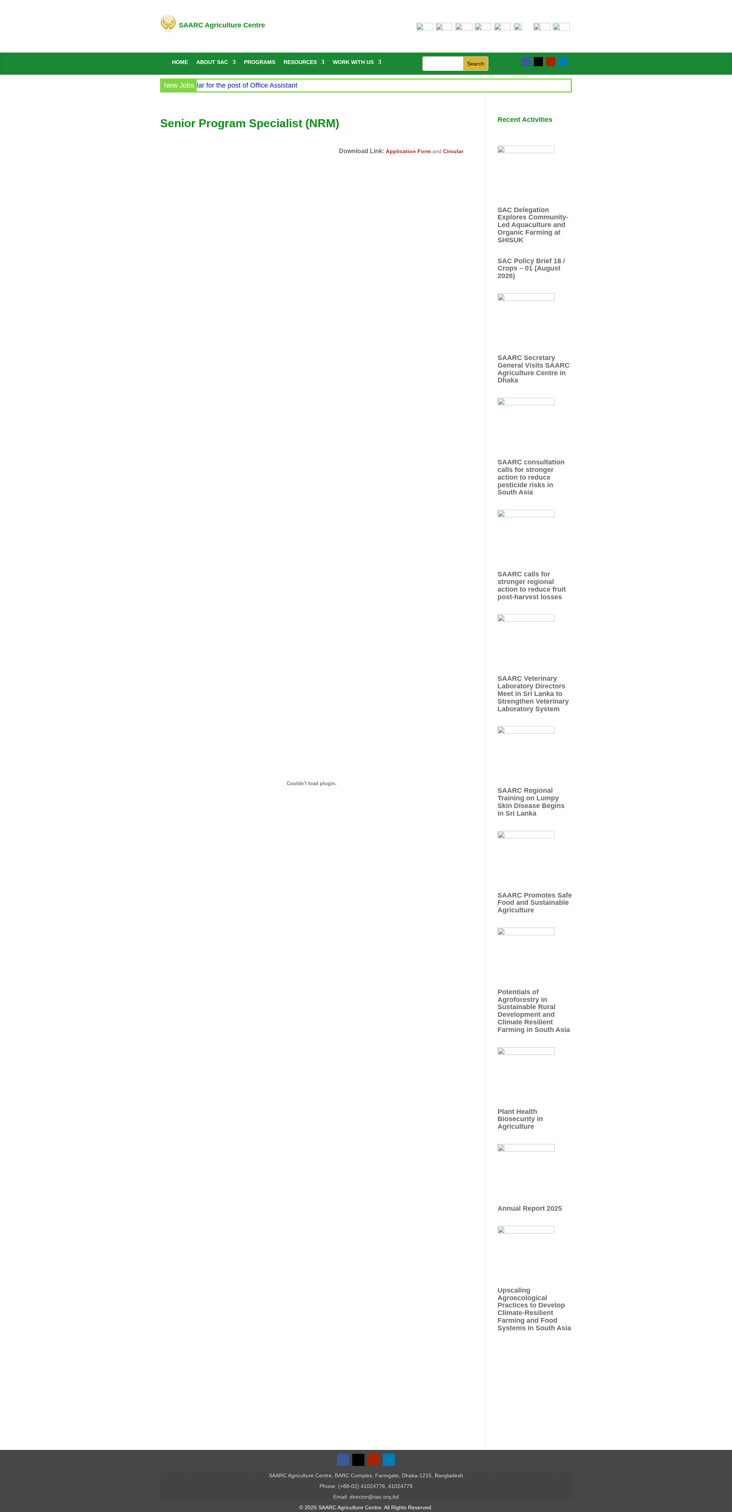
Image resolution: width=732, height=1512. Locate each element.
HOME (180, 62)
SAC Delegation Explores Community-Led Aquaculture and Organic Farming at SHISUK (533, 225)
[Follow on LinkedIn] (562, 61)
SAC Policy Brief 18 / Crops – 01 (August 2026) (531, 268)
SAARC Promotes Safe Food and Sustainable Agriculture (535, 902)
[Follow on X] (538, 61)
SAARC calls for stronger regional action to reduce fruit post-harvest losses (532, 585)
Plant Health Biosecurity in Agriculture (520, 1119)
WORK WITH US (353, 62)
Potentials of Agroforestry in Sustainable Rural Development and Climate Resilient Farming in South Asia (534, 1011)
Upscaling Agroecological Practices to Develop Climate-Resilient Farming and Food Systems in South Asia (534, 1309)
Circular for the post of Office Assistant (220, 85)
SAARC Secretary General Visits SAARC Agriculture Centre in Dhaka (534, 369)
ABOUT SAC (212, 62)
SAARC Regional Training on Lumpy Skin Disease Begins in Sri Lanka (531, 802)
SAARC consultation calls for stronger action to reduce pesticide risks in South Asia (531, 477)
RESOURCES (300, 62)
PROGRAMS (259, 62)
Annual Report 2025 (530, 1208)
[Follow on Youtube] (550, 61)
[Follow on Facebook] (526, 61)
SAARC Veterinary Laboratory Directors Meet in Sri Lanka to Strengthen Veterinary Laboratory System (533, 693)
